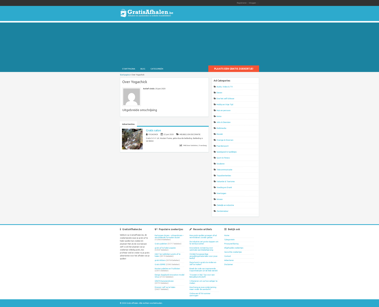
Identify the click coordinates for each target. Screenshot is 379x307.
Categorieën (157, 69)
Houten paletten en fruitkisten (167, 269)
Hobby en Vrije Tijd (225, 104)
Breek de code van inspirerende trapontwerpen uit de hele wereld (203, 270)
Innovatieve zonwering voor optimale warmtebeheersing (201, 249)
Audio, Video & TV (225, 87)
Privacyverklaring (231, 244)
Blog (142, 69)
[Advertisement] (189, 43)
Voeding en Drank (224, 187)
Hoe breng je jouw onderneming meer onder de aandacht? (203, 288)
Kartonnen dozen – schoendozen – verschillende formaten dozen (169, 236)
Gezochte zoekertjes (233, 252)
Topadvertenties (224, 175)
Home (226, 235)
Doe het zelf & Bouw (225, 98)
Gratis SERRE (160, 264)
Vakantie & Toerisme (226, 181)
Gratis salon (153, 130)
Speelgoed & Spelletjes (227, 152)
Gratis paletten (161, 244)
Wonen (220, 199)
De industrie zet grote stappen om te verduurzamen (204, 243)
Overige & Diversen (225, 140)
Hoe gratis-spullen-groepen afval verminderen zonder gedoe (203, 236)
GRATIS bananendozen (164, 281)
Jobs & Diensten (224, 122)
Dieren (219, 93)
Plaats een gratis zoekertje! (233, 68)
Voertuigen (221, 193)
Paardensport (223, 146)
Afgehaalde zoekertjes (233, 248)
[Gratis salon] (132, 149)
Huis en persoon (224, 110)
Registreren (242, 3)
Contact (227, 256)
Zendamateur (222, 211)
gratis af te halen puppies (165, 248)
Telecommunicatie (224, 170)
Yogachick (153, 134)
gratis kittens (160, 260)
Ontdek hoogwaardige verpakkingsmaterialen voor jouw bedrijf (203, 256)
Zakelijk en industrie (225, 205)
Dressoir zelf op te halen (165, 287)
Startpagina (128, 69)
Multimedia (221, 128)
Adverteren (229, 260)
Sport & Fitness (223, 158)
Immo (219, 116)
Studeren (221, 164)
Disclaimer (228, 264)
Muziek (220, 134)
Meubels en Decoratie (190, 134)
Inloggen (252, 3)
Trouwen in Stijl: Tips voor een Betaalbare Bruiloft (202, 276)
